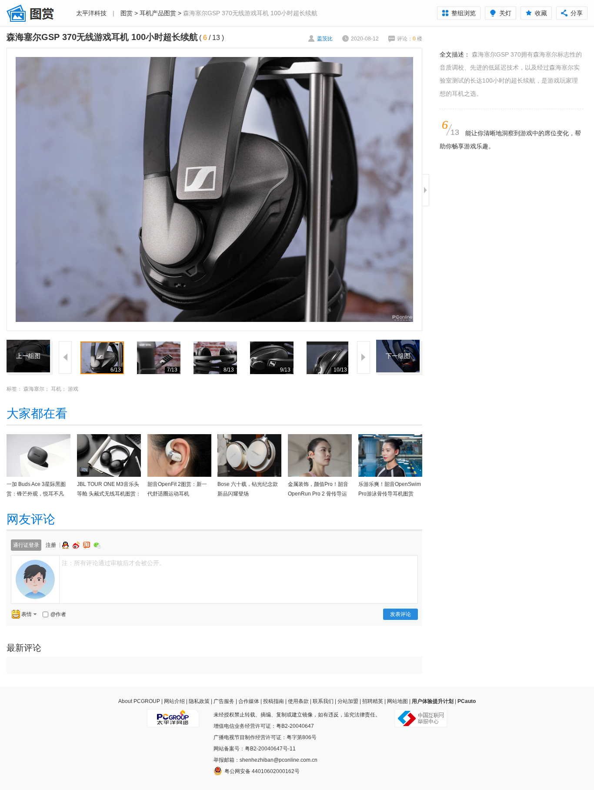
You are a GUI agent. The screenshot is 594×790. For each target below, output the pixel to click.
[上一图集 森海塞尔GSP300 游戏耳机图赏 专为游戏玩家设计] (28, 345)
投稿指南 (273, 701)
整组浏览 (463, 13)
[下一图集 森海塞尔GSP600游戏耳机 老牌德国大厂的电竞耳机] (398, 345)
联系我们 (323, 701)
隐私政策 (199, 701)
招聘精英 (372, 701)
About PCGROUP (139, 701)
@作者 (58, 614)
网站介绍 (174, 701)
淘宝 (87, 545)
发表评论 (400, 614)
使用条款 (298, 701)
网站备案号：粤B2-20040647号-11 (255, 749)
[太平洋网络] (173, 715)
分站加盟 (347, 701)
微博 (77, 545)
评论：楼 (409, 39)
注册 (51, 545)
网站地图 (397, 701)
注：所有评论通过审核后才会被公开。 (113, 562)
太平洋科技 (91, 13)
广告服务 (224, 701)
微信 (97, 545)
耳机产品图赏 (158, 13)
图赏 (126, 13)
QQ (66, 545)
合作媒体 (248, 701)
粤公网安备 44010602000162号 (262, 771)
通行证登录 (26, 545)
